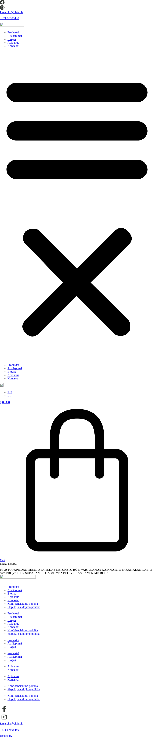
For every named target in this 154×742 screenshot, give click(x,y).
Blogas (12, 39)
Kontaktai (13, 46)
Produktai (13, 32)
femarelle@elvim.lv (11, 12)
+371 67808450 (9, 18)
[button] (77, 205)
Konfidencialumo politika (23, 603)
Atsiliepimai (15, 35)
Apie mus (13, 42)
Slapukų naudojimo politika (24, 607)
